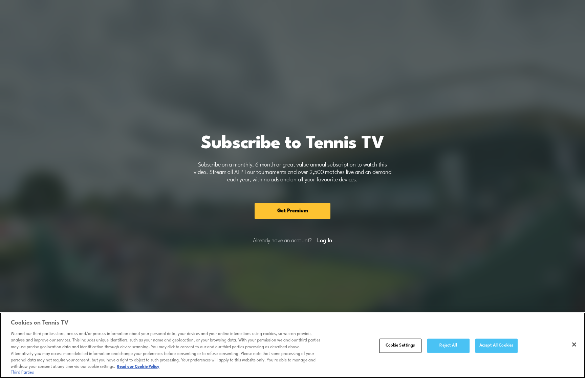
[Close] (574, 344)
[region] (292, 345)
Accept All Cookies (496, 345)
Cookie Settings (400, 345)
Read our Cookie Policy (138, 367)
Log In (324, 241)
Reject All (448, 345)
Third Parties (22, 373)
